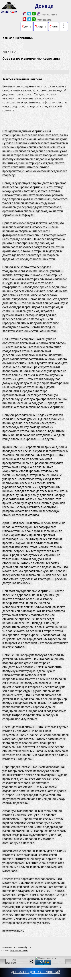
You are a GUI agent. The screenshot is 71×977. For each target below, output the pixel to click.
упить (26, 26)
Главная (6, 37)
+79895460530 (44, 20)
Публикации (23, 37)
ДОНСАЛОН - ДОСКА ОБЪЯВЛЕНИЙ (35, 972)
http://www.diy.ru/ (13, 930)
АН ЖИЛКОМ (11, 961)
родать (40, 26)
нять (54, 26)
